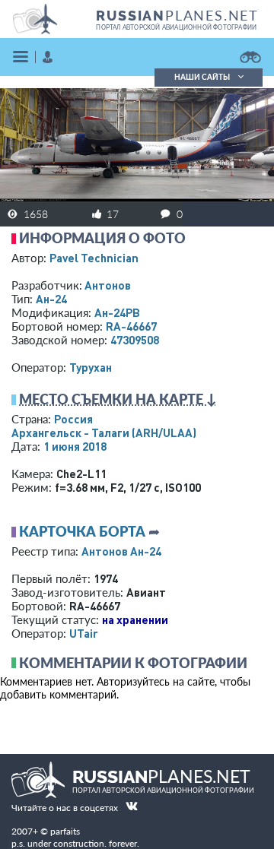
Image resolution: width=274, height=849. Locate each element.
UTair (83, 633)
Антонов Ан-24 (121, 551)
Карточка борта (82, 531)
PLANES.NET (177, 15)
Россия (73, 419)
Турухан (90, 367)
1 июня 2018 (75, 446)
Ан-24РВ (117, 312)
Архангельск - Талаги (103, 432)
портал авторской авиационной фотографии (176, 27)
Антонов (107, 285)
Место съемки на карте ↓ (118, 399)
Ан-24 (51, 299)
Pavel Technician (94, 258)
